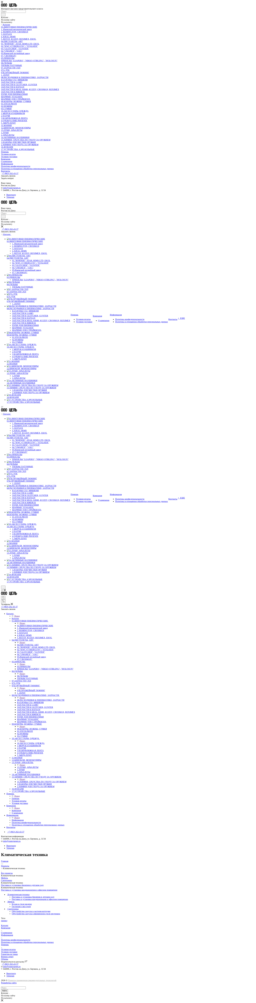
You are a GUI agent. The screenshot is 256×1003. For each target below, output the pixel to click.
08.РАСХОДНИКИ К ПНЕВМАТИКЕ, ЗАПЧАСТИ (40, 700)
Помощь (15, 798)
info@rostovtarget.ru (12, 188)
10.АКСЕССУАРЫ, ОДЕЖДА (31, 743)
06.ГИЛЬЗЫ (22, 676)
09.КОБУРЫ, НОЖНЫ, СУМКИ (32, 729)
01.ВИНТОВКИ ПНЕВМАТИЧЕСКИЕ (35, 626)
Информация (18, 820)
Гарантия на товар (9, 954)
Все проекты (7, 873)
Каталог (15, 618)
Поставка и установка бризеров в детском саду (22, 885)
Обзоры (4, 959)
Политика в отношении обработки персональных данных (27, 942)
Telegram (10, 197)
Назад (17, 616)
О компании (6, 933)
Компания (16, 810)
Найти (4, 991)
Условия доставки (9, 952)
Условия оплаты (8, 949)
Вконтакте (11, 195)
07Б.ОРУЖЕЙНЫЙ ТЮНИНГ (31, 690)
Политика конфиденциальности (15, 940)
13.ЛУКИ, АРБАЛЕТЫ (27, 767)
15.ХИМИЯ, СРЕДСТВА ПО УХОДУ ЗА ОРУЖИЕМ (41, 782)
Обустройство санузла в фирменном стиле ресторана (36, 914)
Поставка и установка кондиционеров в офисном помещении (29, 890)
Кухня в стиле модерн (22, 904)
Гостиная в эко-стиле (21, 906)
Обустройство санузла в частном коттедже (31, 911)
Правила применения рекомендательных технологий (32, 980)
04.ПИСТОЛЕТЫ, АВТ (28, 645)
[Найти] (3, 14)
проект (4, 921)
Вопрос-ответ (7, 957)
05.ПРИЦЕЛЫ (23, 666)
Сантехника (6, 880)
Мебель (4, 878)
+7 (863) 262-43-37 (10, 173)
